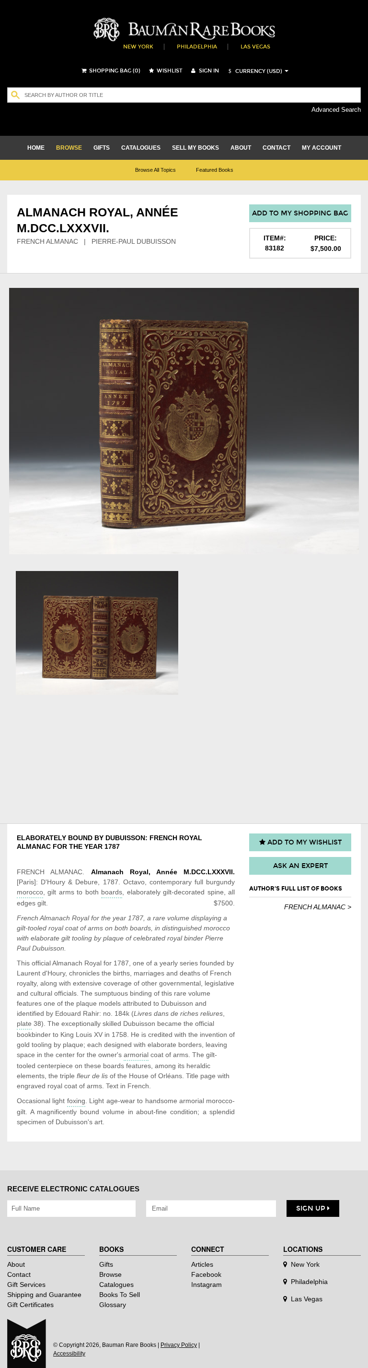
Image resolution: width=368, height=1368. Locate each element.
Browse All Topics (155, 170)
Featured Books (214, 170)
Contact (19, 1274)
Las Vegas (255, 47)
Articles (202, 1264)
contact (276, 147)
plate (24, 1023)
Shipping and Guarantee (44, 1294)
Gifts (106, 1264)
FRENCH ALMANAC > (317, 907)
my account (321, 147)
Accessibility (69, 1353)
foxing (76, 1101)
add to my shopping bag (300, 213)
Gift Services (26, 1284)
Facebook (206, 1274)
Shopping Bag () (114, 71)
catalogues (141, 147)
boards (111, 892)
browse (69, 147)
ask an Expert (300, 866)
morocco (30, 892)
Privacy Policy (179, 1345)
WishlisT (169, 71)
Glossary (112, 1305)
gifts (101, 147)
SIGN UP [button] (311, 1208)
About (16, 1264)
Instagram (206, 1284)
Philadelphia (197, 47)
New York (138, 47)
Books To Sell (119, 1294)
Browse (110, 1274)
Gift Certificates (30, 1305)
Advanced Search (336, 109)
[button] (254, 71)
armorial (136, 1055)
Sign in (208, 71)
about (240, 147)
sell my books (195, 147)
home (36, 147)
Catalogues (116, 1284)
